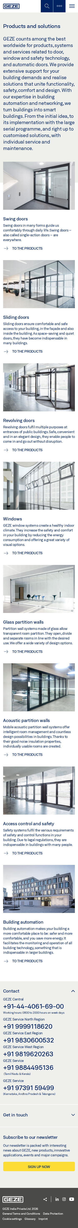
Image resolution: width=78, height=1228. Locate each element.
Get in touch (15, 1114)
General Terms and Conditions (21, 1213)
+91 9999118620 (27, 1026)
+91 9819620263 (28, 1054)
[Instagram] (64, 1199)
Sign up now (39, 1167)
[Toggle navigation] (72, 6)
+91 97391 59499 (28, 1087)
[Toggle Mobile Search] (47, 6)
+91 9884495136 (28, 1067)
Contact (11, 990)
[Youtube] (72, 1199)
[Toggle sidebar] (59, 6)
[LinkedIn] (57, 1199)
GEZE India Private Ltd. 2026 (20, 1208)
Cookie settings (12, 1218)
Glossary (30, 1218)
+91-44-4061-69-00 (33, 1006)
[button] (45, 1199)
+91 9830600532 (28, 1040)
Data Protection (53, 1213)
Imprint (43, 1218)
